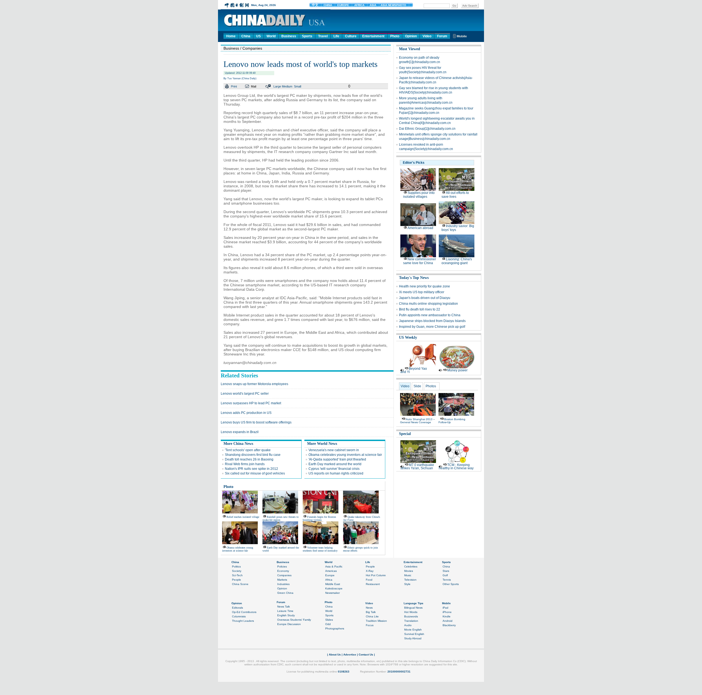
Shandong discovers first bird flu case (253, 455)
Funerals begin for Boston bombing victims (319, 518)
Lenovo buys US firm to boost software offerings (256, 422)
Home (231, 36)
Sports (307, 36)
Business (288, 36)
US (258, 36)
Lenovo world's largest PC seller (245, 393)
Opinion (411, 36)
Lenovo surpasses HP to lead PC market (251, 403)
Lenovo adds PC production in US (246, 413)
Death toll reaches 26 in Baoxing (249, 459)
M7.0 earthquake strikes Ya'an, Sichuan (417, 466)
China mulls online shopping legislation (428, 304)
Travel (323, 36)
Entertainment (373, 36)
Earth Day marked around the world (334, 464)
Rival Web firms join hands (245, 464)
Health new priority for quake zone (424, 286)
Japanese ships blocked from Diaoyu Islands (432, 321)
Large (277, 86)
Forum (442, 36)
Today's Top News (414, 278)
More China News (238, 444)
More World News (322, 444)
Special (405, 434)
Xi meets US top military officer (421, 292)
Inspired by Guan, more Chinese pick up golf (432, 327)
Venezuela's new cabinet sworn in (333, 450)
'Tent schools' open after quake (248, 450)
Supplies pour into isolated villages (419, 195)
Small (297, 86)
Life (336, 36)
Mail (253, 86)
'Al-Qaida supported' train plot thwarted (337, 459)
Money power (457, 370)
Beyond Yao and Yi (413, 370)
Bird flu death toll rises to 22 (419, 309)
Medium (287, 86)
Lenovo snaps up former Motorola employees (254, 384)
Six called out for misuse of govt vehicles (255, 473)
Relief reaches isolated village (243, 516)
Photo (394, 36)
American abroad (420, 228)
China (245, 36)
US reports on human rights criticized (335, 473)
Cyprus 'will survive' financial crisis (334, 469)
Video (427, 36)
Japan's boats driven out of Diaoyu (424, 298)
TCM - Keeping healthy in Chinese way (456, 466)
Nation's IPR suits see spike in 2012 (251, 469)
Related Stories (239, 375)
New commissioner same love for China (419, 261)
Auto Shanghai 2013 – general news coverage (417, 421)
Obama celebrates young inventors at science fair (345, 455)
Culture (350, 36)
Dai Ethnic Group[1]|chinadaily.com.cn (427, 129)
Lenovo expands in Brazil (240, 432)
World (271, 36)
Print (234, 86)
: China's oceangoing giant (456, 261)
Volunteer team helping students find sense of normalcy (320, 549)
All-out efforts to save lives (455, 195)
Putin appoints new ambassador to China (429, 315)
